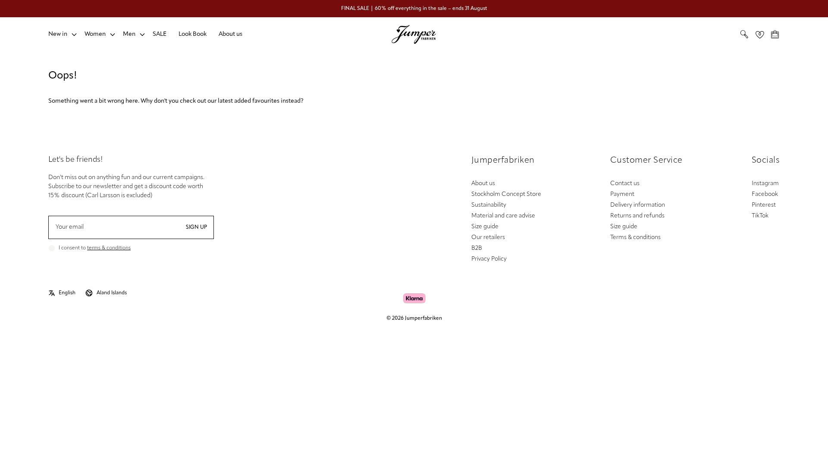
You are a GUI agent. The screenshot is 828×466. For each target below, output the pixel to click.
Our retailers (488, 237)
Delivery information (637, 205)
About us (230, 34)
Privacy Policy (489, 259)
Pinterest (764, 205)
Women (95, 34)
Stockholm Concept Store (506, 194)
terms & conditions (109, 248)
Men (129, 34)
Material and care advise (503, 216)
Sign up (196, 227)
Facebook (765, 194)
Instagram (765, 183)
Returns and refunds (637, 216)
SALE (159, 34)
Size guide (485, 227)
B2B (476, 248)
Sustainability (488, 205)
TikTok (760, 216)
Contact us (625, 183)
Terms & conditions (635, 237)
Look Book (193, 34)
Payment (622, 194)
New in (57, 34)
